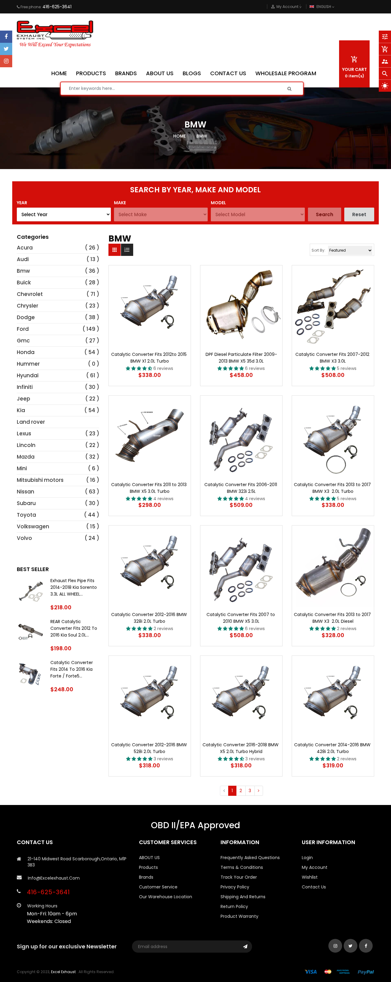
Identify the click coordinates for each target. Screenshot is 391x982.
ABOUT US (149, 858)
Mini (22, 468)
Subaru (26, 503)
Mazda (26, 456)
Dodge (26, 317)
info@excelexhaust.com (54, 878)
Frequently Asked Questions (250, 858)
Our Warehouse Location (165, 897)
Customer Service (158, 887)
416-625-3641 (56, 7)
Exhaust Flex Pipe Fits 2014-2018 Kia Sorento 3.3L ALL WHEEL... (73, 587)
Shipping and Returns (243, 897)
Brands (146, 877)
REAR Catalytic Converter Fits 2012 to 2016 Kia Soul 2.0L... (73, 628)
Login (307, 858)
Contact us (314, 887)
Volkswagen (33, 526)
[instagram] (6, 61)
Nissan (25, 491)
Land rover (31, 422)
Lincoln (26, 445)
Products (148, 867)
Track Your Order (239, 877)
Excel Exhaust (63, 971)
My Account (314, 867)
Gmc (23, 340)
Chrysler (27, 305)
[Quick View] (168, 325)
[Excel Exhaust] (339, 971)
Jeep (23, 398)
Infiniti (25, 387)
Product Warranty (239, 916)
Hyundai (27, 375)
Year (22, 203)
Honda (26, 352)
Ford (23, 329)
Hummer (28, 363)
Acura (25, 247)
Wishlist (310, 877)
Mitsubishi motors (40, 480)
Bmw (23, 271)
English (324, 6)
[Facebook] (6, 37)
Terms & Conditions (242, 867)
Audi (23, 259)
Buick (24, 282)
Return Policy (234, 906)
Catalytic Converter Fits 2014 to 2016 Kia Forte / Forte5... (71, 669)
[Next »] (258, 791)
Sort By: (318, 250)
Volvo (24, 538)
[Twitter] (6, 49)
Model (218, 203)
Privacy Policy (235, 887)
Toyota (26, 515)
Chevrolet (30, 294)
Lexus (24, 433)
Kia (21, 410)
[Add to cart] (149, 325)
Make (120, 203)
